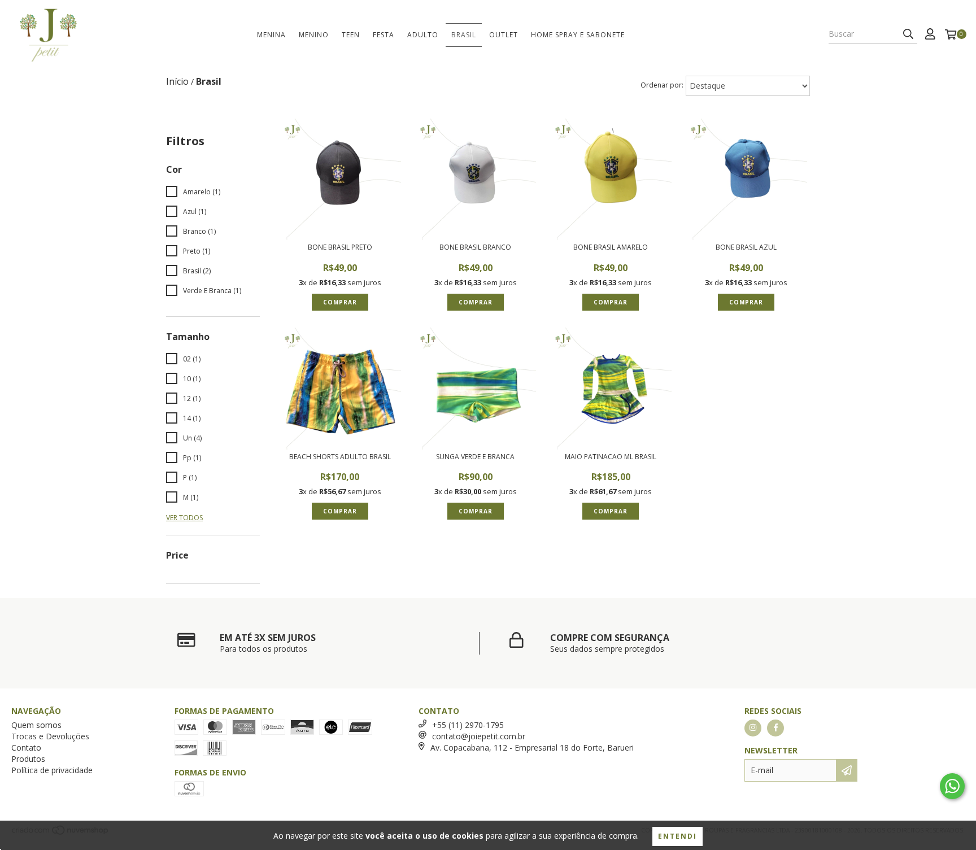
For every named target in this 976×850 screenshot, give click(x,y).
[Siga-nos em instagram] (752, 728)
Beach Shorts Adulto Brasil (340, 456)
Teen (351, 35)
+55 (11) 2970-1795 (468, 725)
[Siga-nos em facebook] (775, 728)
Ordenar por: (661, 85)
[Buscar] (908, 34)
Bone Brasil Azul (746, 247)
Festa (383, 35)
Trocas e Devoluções (50, 736)
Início (177, 81)
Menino (314, 35)
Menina (271, 35)
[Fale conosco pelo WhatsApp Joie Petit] (952, 786)
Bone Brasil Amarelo (610, 247)
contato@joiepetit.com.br (478, 736)
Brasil (463, 35)
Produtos (28, 758)
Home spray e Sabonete (578, 35)
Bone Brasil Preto (340, 247)
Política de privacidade (52, 770)
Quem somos (36, 725)
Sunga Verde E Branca (475, 456)
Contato (26, 747)
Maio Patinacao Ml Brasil (610, 456)
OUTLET (503, 35)
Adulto (422, 35)
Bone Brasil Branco (475, 247)
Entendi (677, 836)
